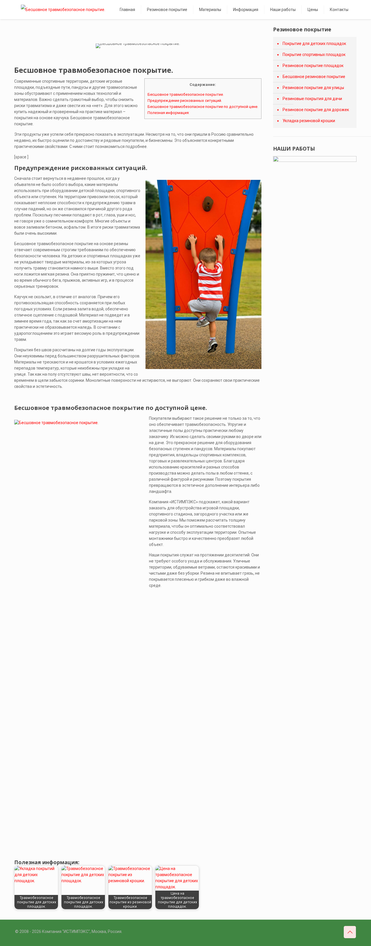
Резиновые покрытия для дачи (312, 98)
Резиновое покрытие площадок (313, 65)
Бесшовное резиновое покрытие (314, 76)
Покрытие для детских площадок (314, 43)
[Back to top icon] (350, 932)
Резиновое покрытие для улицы (313, 87)
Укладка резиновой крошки (309, 120)
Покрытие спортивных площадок (314, 54)
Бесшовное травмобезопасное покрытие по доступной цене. (203, 106)
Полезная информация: (169, 113)
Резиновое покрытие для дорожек (316, 109)
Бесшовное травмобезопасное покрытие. (186, 94)
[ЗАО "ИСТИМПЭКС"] (63, 9)
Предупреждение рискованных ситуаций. (185, 100)
